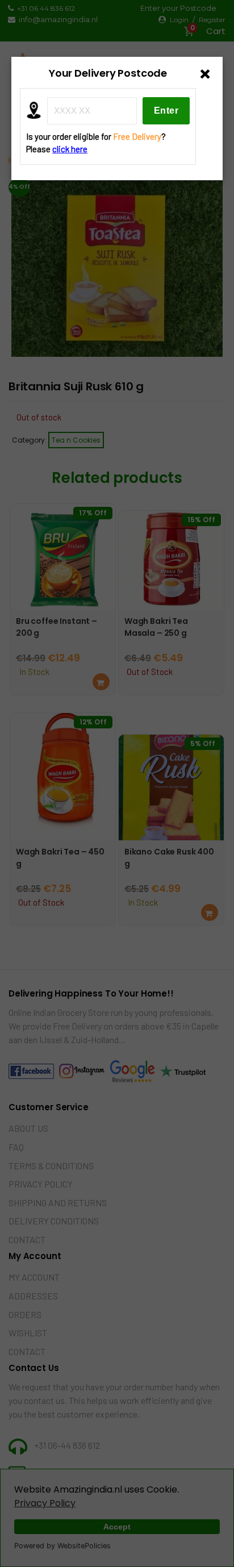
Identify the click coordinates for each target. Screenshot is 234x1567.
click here (69, 149)
